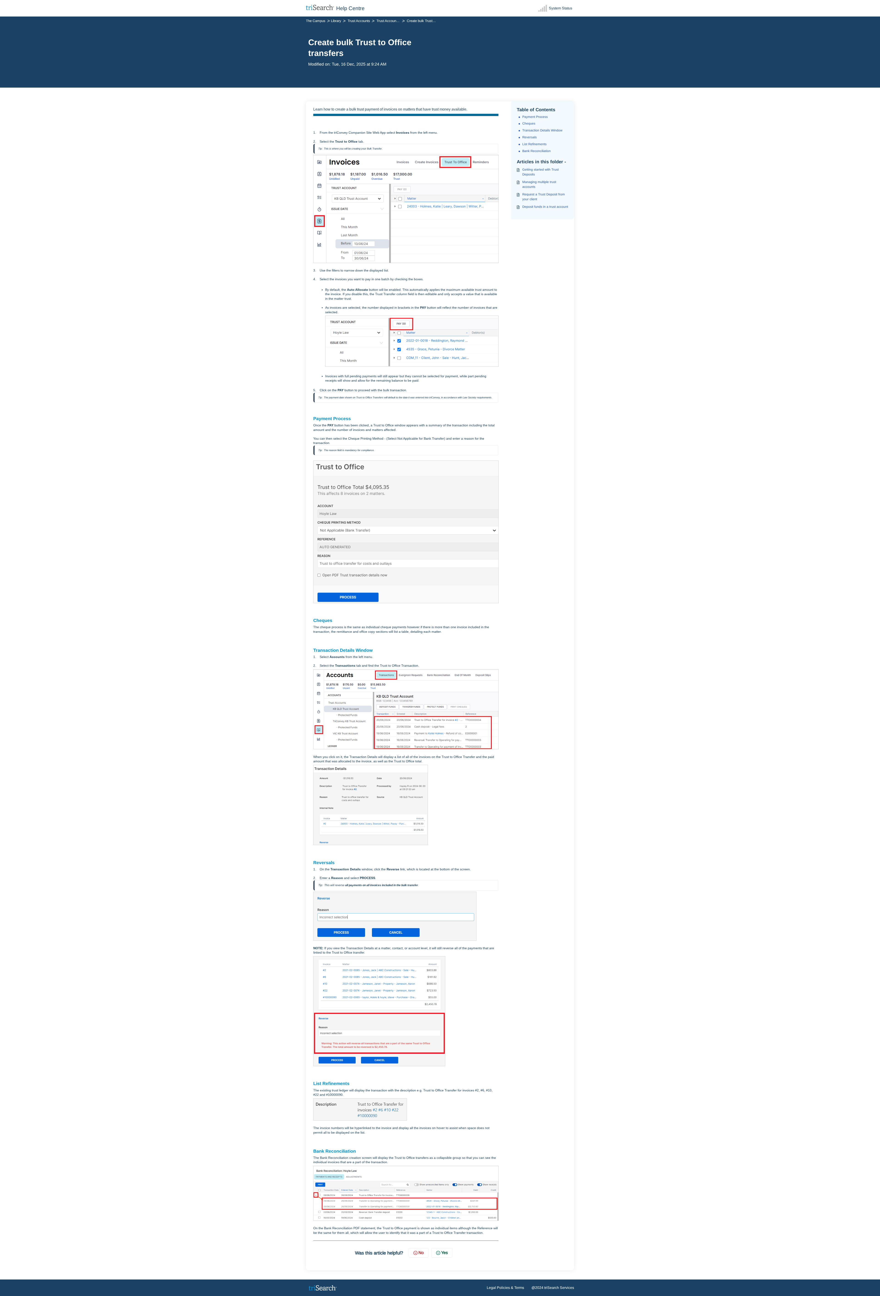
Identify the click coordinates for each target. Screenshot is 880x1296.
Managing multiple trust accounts (539, 184)
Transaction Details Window (542, 130)
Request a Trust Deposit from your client (543, 196)
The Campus (315, 21)
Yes (444, 1252)
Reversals (529, 137)
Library (336, 21)
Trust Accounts (359, 21)
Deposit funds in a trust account (545, 206)
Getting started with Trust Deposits (540, 172)
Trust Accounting (389, 21)
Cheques (528, 123)
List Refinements (534, 144)
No (421, 1252)
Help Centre (350, 8)
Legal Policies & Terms (505, 1288)
